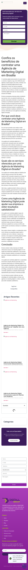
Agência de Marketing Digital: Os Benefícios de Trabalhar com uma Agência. (14, 327)
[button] (24, 405)
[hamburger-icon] (25, 3)
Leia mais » (6, 332)
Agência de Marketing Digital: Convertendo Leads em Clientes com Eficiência (14, 395)
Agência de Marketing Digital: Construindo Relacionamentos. (13, 363)
